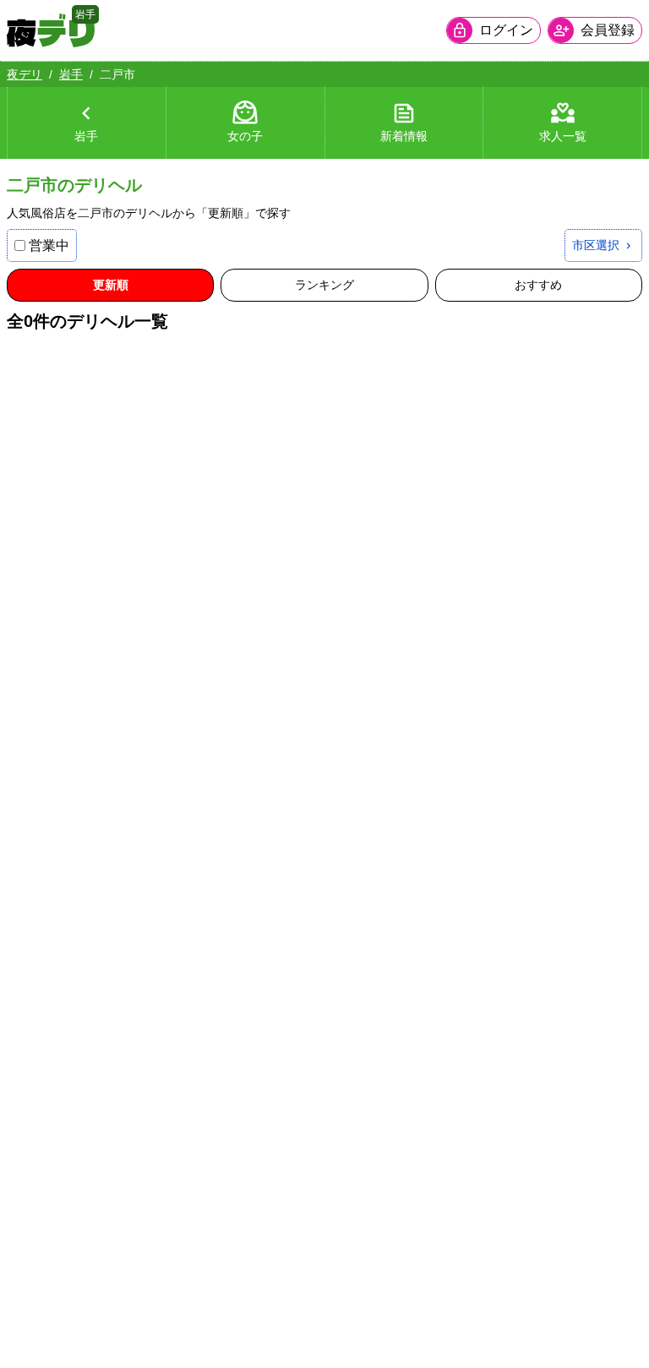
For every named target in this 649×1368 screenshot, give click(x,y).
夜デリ (24, 74)
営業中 (49, 245)
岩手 (71, 74)
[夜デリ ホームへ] (51, 30)
